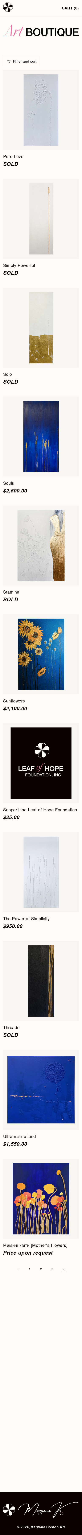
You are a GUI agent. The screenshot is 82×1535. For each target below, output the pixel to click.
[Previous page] (18, 1269)
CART (70, 8)
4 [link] (64, 1269)
